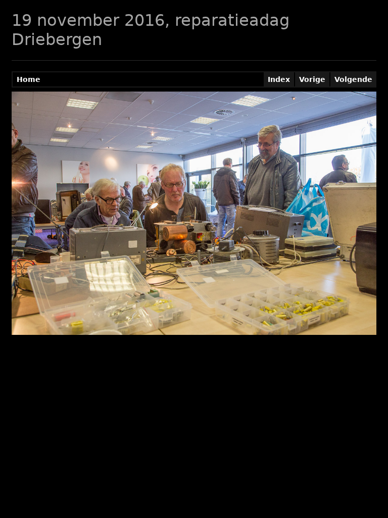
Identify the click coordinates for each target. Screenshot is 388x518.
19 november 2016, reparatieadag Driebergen (150, 30)
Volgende (353, 79)
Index (279, 79)
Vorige (312, 79)
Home (28, 79)
